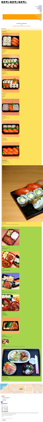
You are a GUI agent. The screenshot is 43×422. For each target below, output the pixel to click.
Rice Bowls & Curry (39, 7)
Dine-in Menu (40, 5)
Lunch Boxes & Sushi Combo (38, 6)
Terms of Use (4, 420)
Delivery (41, 11)
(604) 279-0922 (4, 400)
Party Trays (40, 14)
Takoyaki (41, 9)
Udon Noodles (40, 16)
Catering (41, 10)
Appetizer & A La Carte (39, 8)
